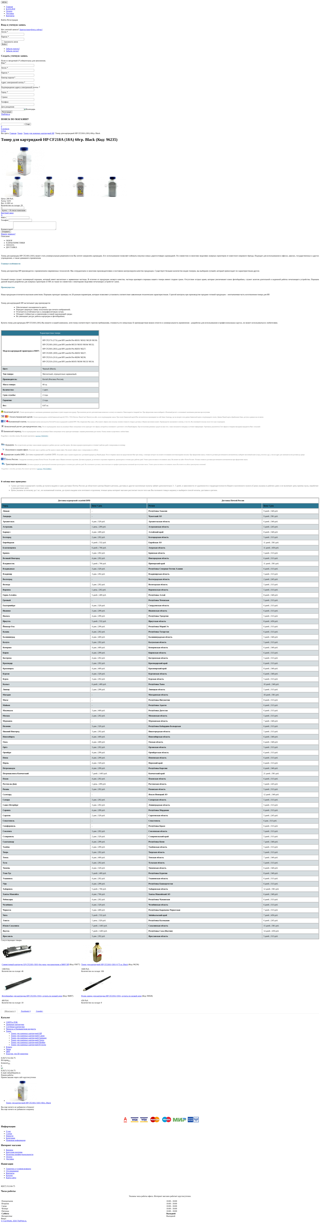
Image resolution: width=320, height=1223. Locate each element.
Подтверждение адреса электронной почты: (20, 87)
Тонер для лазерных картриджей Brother (28, 1042)
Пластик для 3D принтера (17, 1054)
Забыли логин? (12, 51)
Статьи (9, 1134)
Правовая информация (15, 1140)
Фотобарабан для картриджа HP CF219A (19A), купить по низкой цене (32, 996)
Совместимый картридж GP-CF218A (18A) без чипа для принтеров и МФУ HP (35, 964)
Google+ (39, 1011)
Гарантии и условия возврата (18, 1169)
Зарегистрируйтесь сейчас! (31, 29)
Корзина (9, 1150)
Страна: (4, 97)
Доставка (10, 13)
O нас (8, 1131)
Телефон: (5, 102)
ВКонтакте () (10, 1011)
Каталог (9, 1175)
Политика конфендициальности (19, 1154)
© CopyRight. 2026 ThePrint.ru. (14, 1221)
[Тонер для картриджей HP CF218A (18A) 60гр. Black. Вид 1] (16, 186)
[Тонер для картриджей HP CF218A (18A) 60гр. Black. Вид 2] (48, 186)
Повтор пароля (8, 77)
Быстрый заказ (7, 213)
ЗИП (8, 1051)
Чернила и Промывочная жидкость (21, 1029)
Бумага (9, 1047)
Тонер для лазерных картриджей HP (39, 133)
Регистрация (6, 112)
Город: (4, 92)
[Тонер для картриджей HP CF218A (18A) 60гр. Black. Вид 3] (80, 186)
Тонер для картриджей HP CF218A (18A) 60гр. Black (28, 1103)
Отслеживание (12, 1171)
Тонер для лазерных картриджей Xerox (27, 1040)
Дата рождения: (7, 107)
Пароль (5, 73)
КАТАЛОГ (10, 9)
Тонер (19, 133)
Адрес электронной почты (13, 82)
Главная (9, 7)
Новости (9, 1136)
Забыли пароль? (13, 49)
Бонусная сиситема (14, 1152)
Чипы (8, 1049)
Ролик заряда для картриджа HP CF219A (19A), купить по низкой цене (111, 996)
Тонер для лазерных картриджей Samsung (28, 1038)
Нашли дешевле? (8, 234)
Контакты (10, 16)
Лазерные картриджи (15, 1024)
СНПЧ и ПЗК (12, 1022)
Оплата (9, 11)
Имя (3, 63)
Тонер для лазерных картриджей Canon (27, 1036)
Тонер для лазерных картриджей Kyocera (28, 1045)
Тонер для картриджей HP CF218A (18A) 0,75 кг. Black (104, 964)
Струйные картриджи (15, 1027)
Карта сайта (11, 1178)
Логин (4, 68)
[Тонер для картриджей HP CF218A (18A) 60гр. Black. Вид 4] (112, 186)
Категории (10, 1138)
